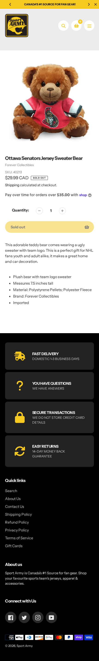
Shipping (12, 185)
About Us (13, 498)
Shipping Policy (18, 514)
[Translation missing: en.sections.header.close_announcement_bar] (95, 4)
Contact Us (14, 506)
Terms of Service (19, 538)
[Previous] (10, 4)
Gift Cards (14, 545)
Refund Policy (17, 522)
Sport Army (25, 646)
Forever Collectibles (19, 165)
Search (11, 490)
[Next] (88, 4)
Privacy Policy (17, 530)
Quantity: (20, 210)
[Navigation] (89, 25)
